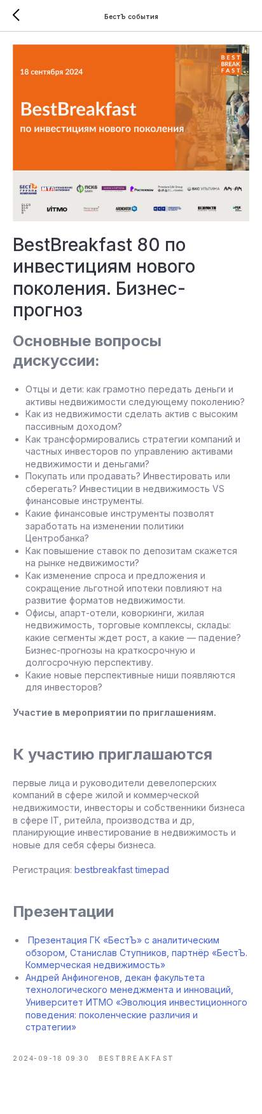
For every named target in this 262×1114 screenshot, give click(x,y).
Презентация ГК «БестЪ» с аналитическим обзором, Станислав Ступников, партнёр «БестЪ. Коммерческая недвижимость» (136, 952)
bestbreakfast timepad (121, 869)
